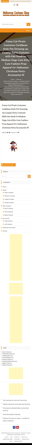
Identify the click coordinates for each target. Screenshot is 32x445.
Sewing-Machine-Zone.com (9, 361)
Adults (4, 190)
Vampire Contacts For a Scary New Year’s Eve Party (16, 404)
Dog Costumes (9, 221)
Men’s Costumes (9, 192)
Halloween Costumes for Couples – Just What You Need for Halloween (16, 419)
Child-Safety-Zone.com (8, 353)
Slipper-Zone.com (7, 363)
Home (4, 186)
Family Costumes (9, 202)
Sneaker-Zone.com (7, 365)
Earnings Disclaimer (8, 439)
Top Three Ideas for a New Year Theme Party (15, 400)
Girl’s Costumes (9, 211)
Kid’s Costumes (7, 206)
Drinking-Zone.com (7, 355)
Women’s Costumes (10, 196)
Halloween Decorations (9, 227)
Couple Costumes (9, 199)
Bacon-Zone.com (6, 352)
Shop (11, 441)
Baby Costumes (9, 215)
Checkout (16, 437)
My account (17, 439)
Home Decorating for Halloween (11, 414)
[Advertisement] (16, 257)
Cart (11, 437)
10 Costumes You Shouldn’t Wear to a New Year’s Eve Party (16, 409)
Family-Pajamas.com (7, 357)
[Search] (28, 24)
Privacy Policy (25, 439)
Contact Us (24, 437)
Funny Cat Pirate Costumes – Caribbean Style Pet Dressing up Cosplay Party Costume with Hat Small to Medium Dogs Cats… (10, 164)
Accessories (6, 218)
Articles (5, 231)
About (6, 437)
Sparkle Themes (21, 434)
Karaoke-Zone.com (7, 359)
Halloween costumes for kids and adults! (20, 1)
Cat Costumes (8, 224)
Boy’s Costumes (9, 208)
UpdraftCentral (18, 441)
